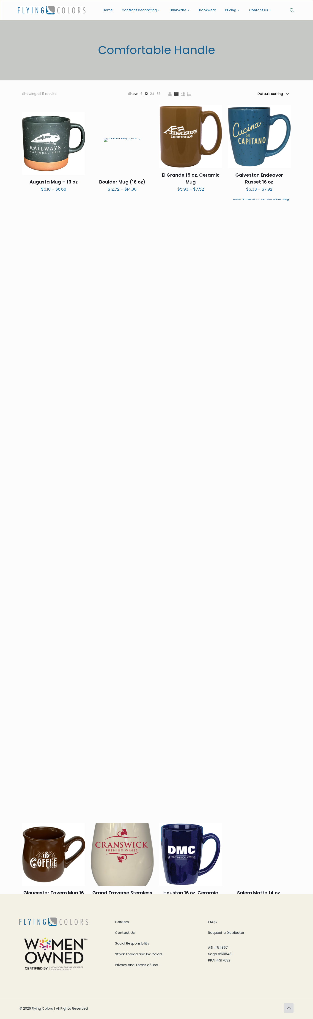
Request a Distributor (226, 932)
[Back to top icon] (289, 1008)
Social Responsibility (132, 943)
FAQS (212, 921)
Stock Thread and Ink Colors (138, 954)
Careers (122, 921)
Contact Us (125, 932)
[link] (141, 93)
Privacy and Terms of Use (136, 964)
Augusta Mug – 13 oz (54, 182)
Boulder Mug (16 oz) (122, 182)
